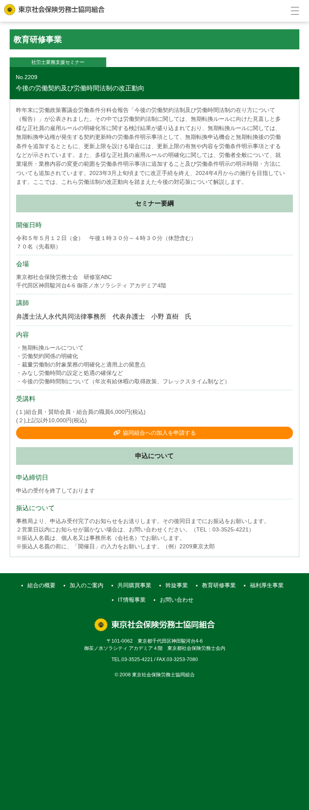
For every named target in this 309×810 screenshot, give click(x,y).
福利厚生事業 (267, 585)
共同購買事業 (134, 585)
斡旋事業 (176, 585)
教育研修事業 (219, 585)
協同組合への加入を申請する (159, 432)
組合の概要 (41, 585)
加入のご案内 (86, 585)
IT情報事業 (132, 599)
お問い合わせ (177, 599)
